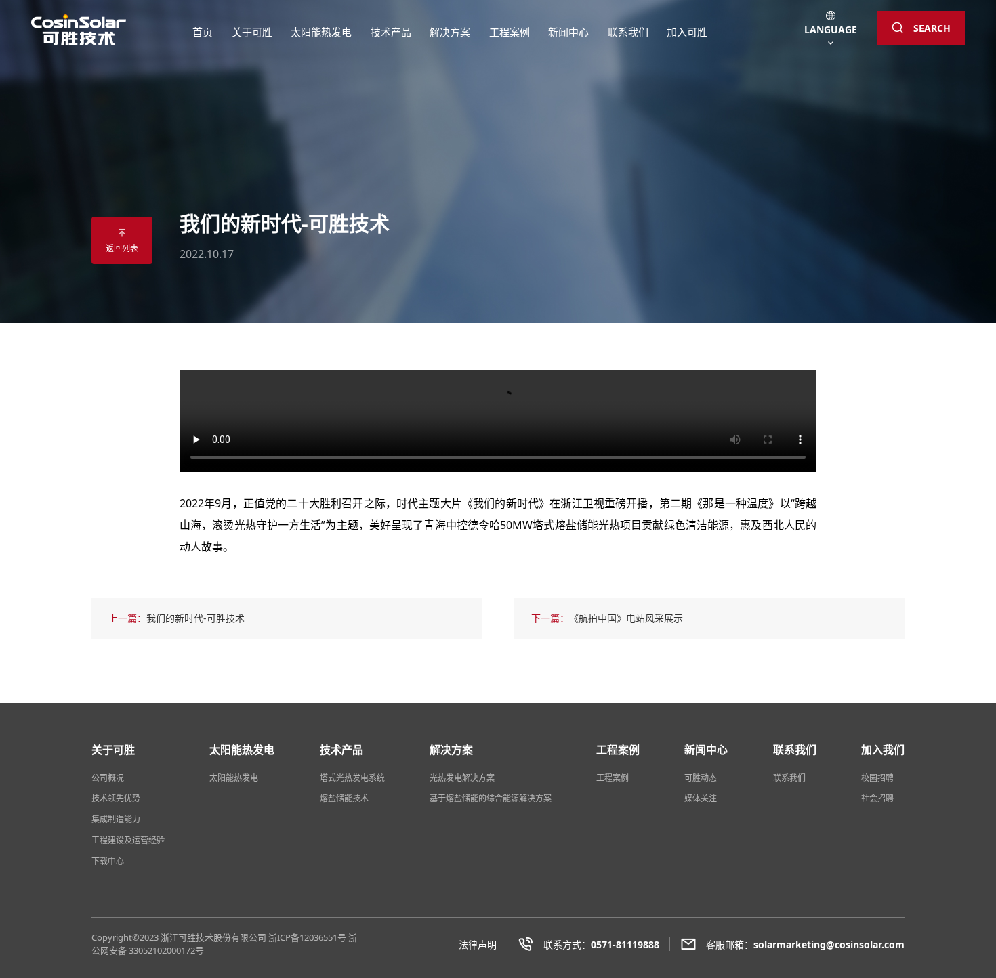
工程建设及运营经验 (128, 840)
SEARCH (932, 28)
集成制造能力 (115, 819)
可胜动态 (700, 778)
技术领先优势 (115, 798)
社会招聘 (877, 798)
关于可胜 (252, 32)
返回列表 (122, 248)
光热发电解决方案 (462, 778)
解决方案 (450, 32)
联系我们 (628, 32)
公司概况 (107, 778)
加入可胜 (687, 32)
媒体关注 (700, 798)
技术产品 (391, 32)
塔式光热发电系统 (352, 778)
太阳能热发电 (321, 32)
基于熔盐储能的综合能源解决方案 (491, 798)
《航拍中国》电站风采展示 (626, 618)
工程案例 (509, 32)
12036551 (318, 937)
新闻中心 (568, 32)
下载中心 (107, 861)
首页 (202, 32)
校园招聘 (877, 778)
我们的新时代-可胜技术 (195, 618)
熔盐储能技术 (344, 798)
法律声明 (478, 944)
